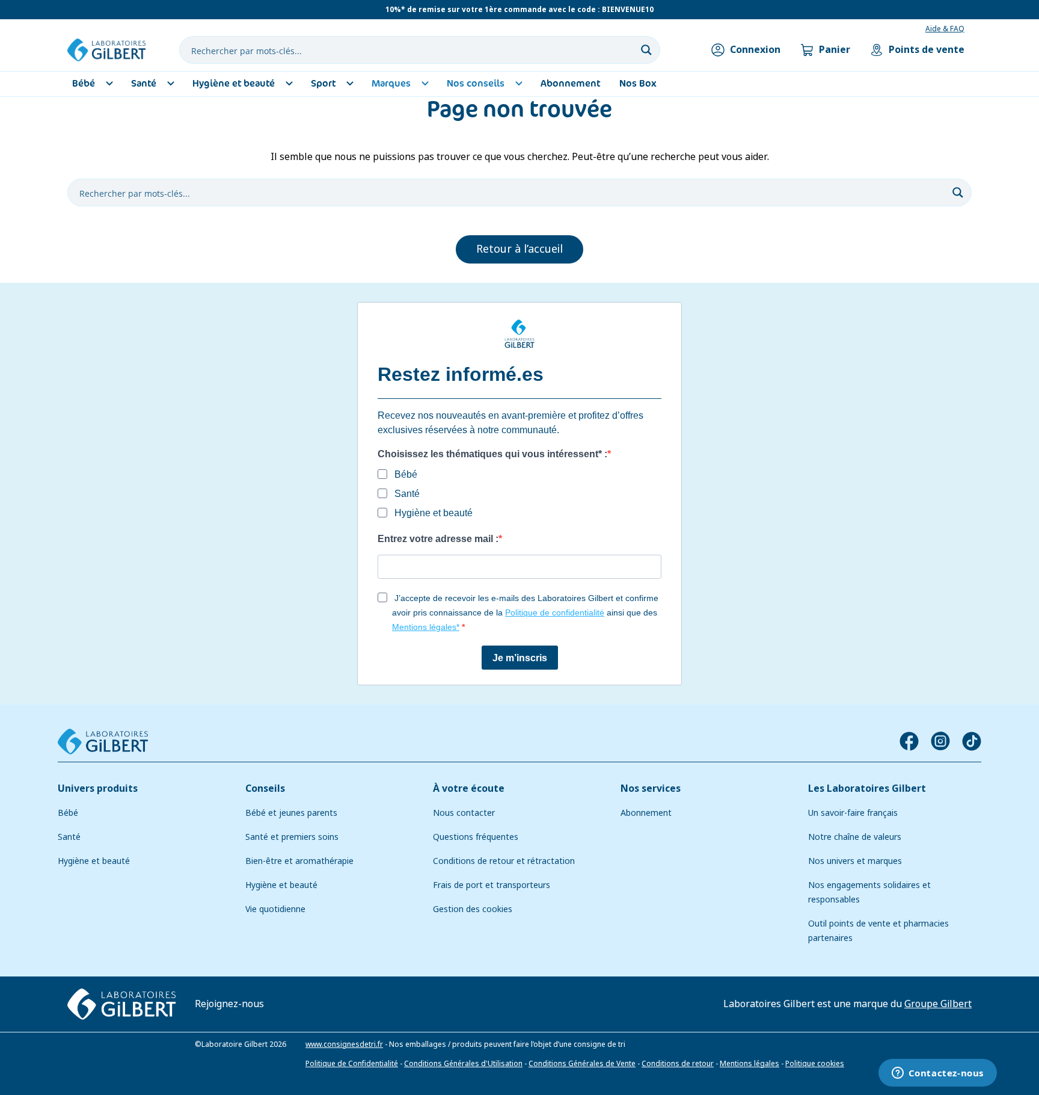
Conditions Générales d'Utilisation (463, 1063)
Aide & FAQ (944, 29)
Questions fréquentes (475, 837)
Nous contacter (464, 813)
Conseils (265, 788)
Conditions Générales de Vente (582, 1063)
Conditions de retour (678, 1063)
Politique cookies (814, 1063)
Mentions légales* (425, 627)
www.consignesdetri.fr (344, 1044)
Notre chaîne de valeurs (854, 837)
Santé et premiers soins (292, 837)
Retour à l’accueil (519, 249)
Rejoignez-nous (229, 1004)
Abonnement (646, 813)
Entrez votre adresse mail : (438, 539)
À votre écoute (468, 788)
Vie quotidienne (275, 909)
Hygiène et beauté (94, 861)
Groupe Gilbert (938, 1004)
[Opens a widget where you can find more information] (937, 1074)
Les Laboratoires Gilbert (867, 788)
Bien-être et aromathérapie (299, 861)
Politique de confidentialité (554, 612)
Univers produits (98, 788)
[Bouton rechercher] (646, 50)
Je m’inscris (519, 658)
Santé (69, 837)
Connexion (755, 50)
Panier (834, 50)
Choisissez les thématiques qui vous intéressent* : (492, 454)
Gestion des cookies (472, 909)
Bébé (68, 813)
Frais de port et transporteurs (491, 885)
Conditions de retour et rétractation (504, 861)
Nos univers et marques (855, 861)
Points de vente (926, 50)
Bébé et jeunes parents (291, 813)
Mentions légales (749, 1063)
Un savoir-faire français (853, 813)
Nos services (651, 788)
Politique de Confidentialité (351, 1063)
